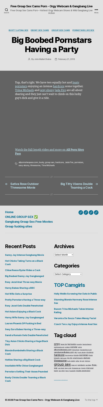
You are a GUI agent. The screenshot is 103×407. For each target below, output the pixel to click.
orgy (57, 343)
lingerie (83, 368)
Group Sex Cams (61, 30)
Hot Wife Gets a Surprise (18, 294)
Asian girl (74, 365)
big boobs (72, 344)
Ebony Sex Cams (40, 30)
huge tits (64, 344)
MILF (76, 352)
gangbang (81, 365)
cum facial (61, 368)
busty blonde (82, 352)
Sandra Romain (87, 344)
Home (9, 212)
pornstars (21, 86)
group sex (49, 162)
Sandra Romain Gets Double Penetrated (26, 335)
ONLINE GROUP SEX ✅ (21, 217)
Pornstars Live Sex (83, 30)
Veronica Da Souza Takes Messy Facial (75, 318)
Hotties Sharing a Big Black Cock (22, 359)
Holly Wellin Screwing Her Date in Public (75, 293)
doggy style (68, 368)
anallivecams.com (59, 347)
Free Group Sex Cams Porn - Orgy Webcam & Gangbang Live (51, 6)
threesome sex (76, 368)
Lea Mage (88, 365)
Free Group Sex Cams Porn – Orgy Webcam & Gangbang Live (46, 400)
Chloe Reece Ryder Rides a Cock (22, 270)
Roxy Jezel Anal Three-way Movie (23, 282)
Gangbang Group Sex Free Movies (29, 221)
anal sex (86, 358)
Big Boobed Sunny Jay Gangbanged (24, 276)
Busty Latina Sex (18, 30)
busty (75, 82)
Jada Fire (60, 90)
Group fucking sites (18, 226)
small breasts (78, 358)
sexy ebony (47, 90)
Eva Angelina (69, 355)
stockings (89, 352)
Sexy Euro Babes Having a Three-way (25, 329)
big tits (69, 358)
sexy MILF (62, 371)
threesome (35, 165)
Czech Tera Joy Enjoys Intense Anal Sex (75, 324)
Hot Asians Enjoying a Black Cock (23, 311)
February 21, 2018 (66, 59)
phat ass (87, 361)
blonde (76, 355)
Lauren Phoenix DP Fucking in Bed (23, 323)
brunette (79, 344)
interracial (89, 368)
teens (67, 371)
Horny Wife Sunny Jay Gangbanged (24, 317)
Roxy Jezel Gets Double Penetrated (24, 305)
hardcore (58, 86)
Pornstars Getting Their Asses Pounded (26, 371)
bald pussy (63, 358)
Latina (80, 347)
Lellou (77, 361)
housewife (72, 371)
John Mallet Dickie (42, 59)
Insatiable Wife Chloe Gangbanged (24, 365)
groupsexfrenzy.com (86, 350)
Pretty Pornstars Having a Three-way (25, 299)
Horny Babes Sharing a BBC (20, 288)
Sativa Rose (75, 350)
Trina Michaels (24, 90)
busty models (71, 361)
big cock (82, 361)
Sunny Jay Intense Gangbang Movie (24, 255)
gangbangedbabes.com (64, 352)
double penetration (83, 371)
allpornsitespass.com (28, 162)
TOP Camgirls (69, 285)
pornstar (73, 347)
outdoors (67, 347)
